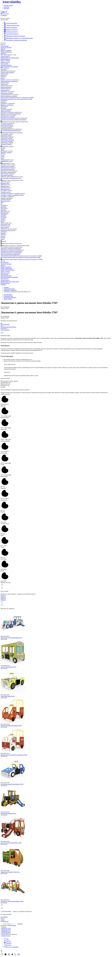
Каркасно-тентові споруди (8, 230)
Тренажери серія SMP (7, 141)
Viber (7, 939)
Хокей (2, 239)
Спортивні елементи (6, 127)
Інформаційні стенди (6, 161)
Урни (2, 158)
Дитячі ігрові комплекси (7, 72)
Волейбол (3, 215)
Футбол (3, 236)
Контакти (6, 8)
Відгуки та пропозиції (12, 947)
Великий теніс (5, 212)
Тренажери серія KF (6, 144)
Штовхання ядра (5, 201)
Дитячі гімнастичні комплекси (9, 81)
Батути (3, 78)
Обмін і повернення (6, 52)
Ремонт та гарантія (6, 50)
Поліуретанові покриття (7, 169)
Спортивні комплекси (7, 124)
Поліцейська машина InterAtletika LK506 (12, 784)
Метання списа (5, 186)
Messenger (8, 943)
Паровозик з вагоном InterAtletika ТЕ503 (12, 901)
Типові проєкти (5, 56)
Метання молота (5, 189)
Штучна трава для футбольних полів (11, 178)
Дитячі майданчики (9, 288)
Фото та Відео (8, 299)
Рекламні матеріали (6, 65)
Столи (2, 155)
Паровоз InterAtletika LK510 (8, 813)
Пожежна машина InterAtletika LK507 (11, 842)
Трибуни (3, 233)
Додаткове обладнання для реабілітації (11, 251)
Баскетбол (3, 209)
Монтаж (3, 49)
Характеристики (8, 296)
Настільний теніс (5, 224)
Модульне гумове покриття (8, 172)
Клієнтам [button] (6, 7)
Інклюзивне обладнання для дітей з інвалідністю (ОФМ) (16, 99)
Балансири (4, 75)
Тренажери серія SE (6, 135)
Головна (6, 287)
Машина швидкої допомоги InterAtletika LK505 (14, 755)
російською (4, 15)
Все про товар (8, 294)
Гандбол (3, 218)
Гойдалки (3, 102)
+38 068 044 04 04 (6, 933)
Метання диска (5, 183)
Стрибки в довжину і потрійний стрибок (12, 195)
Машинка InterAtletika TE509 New (10, 872)
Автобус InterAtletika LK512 (8, 667)
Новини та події (5, 62)
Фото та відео (4, 63)
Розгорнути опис (5, 335)
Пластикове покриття (7, 175)
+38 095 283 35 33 (6, 931)
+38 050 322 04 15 (6, 935)
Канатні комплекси (6, 87)
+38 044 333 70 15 (6, 930)
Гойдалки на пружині (7, 93)
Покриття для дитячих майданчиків (11, 113)
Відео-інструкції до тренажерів (9, 66)
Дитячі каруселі (5, 90)
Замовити (6, 330)
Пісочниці (3, 107)
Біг (1, 204)
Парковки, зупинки (6, 152)
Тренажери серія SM (6, 138)
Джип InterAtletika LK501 (8, 696)
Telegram (8, 941)
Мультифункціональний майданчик (11, 130)
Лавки (2, 149)
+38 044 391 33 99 (6, 928)
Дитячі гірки (4, 84)
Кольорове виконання (10, 297)
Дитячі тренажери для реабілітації (10, 254)
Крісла (2, 221)
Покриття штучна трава (7, 166)
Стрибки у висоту (6, 192)
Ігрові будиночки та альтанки (9, 96)
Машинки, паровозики (7, 105)
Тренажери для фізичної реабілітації (11, 248)
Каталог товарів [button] (8, 5)
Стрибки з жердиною (7, 198)
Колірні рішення (5, 59)
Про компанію (5, 46)
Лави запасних (5, 227)
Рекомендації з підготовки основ (10, 57)
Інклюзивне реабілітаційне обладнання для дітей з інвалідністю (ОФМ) (21, 257)
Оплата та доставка (6, 47)
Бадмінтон (3, 207)
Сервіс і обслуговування (7, 270)
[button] (4, 12)
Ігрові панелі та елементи (8, 116)
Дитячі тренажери (6, 110)
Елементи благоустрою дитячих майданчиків (13, 119)
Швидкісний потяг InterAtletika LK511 (11, 637)
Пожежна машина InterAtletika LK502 (11, 725)
